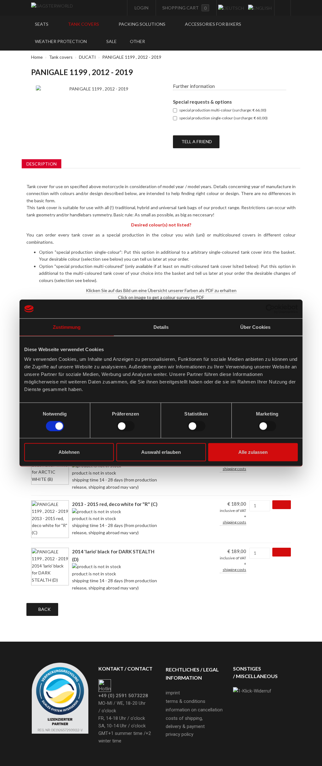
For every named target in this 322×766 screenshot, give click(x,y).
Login (141, 7)
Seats (42, 24)
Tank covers (84, 24)
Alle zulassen (253, 452)
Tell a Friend (196, 141)
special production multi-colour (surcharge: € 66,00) (222, 110)
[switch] (126, 426)
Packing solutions (142, 24)
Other (138, 41)
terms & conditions (185, 701)
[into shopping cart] (281, 504)
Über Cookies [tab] (255, 326)
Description (41, 163)
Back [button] (44, 609)
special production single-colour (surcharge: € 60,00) (223, 118)
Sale (111, 41)
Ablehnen (69, 452)
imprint (173, 693)
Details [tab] (161, 326)
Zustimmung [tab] (67, 326)
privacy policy (179, 734)
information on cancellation (194, 710)
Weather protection (61, 41)
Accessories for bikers (213, 24)
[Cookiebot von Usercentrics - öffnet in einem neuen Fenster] (270, 308)
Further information (194, 86)
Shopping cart (184, 8)
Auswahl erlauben (161, 452)
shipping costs (234, 468)
